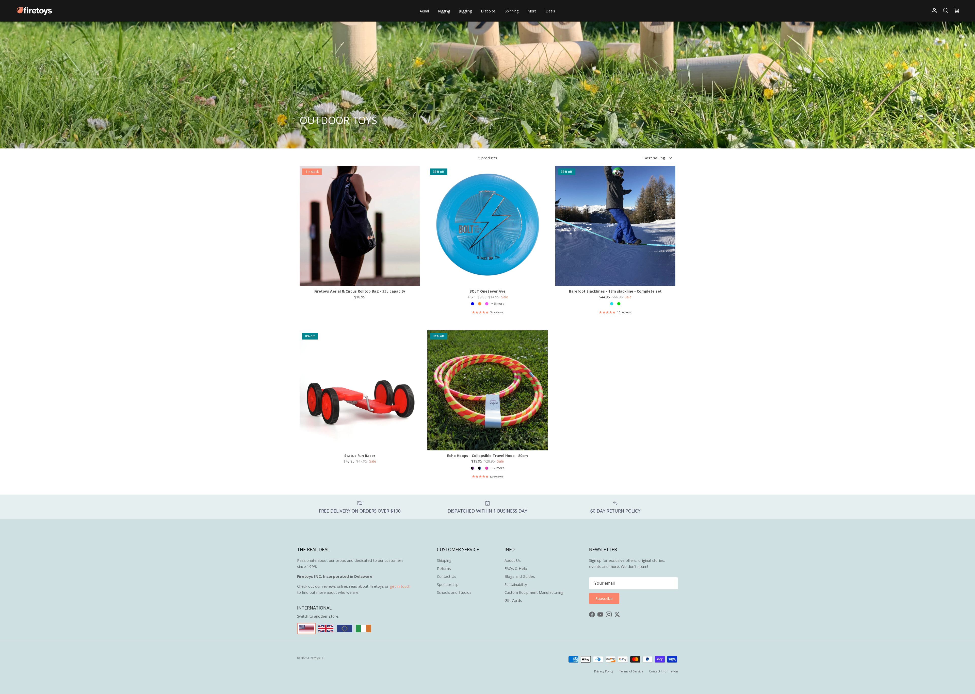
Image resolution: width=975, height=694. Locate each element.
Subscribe (487, 369)
